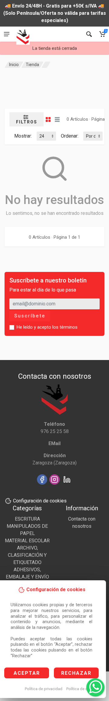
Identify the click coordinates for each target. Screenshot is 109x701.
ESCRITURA (27, 519)
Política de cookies (82, 689)
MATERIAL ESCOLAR (27, 540)
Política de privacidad (43, 689)
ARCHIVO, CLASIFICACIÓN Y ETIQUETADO (27, 555)
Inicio (14, 64)
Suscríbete (29, 316)
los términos (65, 327)
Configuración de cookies (40, 501)
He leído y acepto (47, 327)
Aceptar (27, 673)
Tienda (32, 64)
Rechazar (76, 673)
